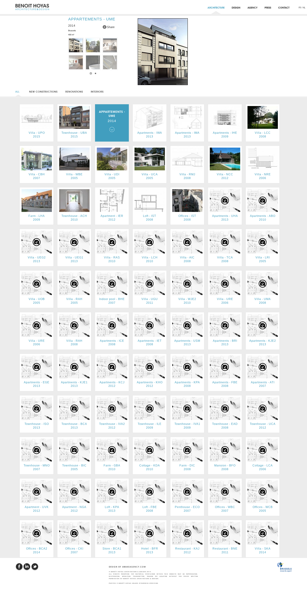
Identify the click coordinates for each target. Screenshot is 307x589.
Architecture (216, 8)
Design (236, 8)
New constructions (43, 91)
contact (283, 8)
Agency (252, 8)
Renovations (74, 91)
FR (300, 7)
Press (268, 8)
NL (304, 7)
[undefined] (162, 51)
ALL (18, 91)
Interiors (97, 91)
